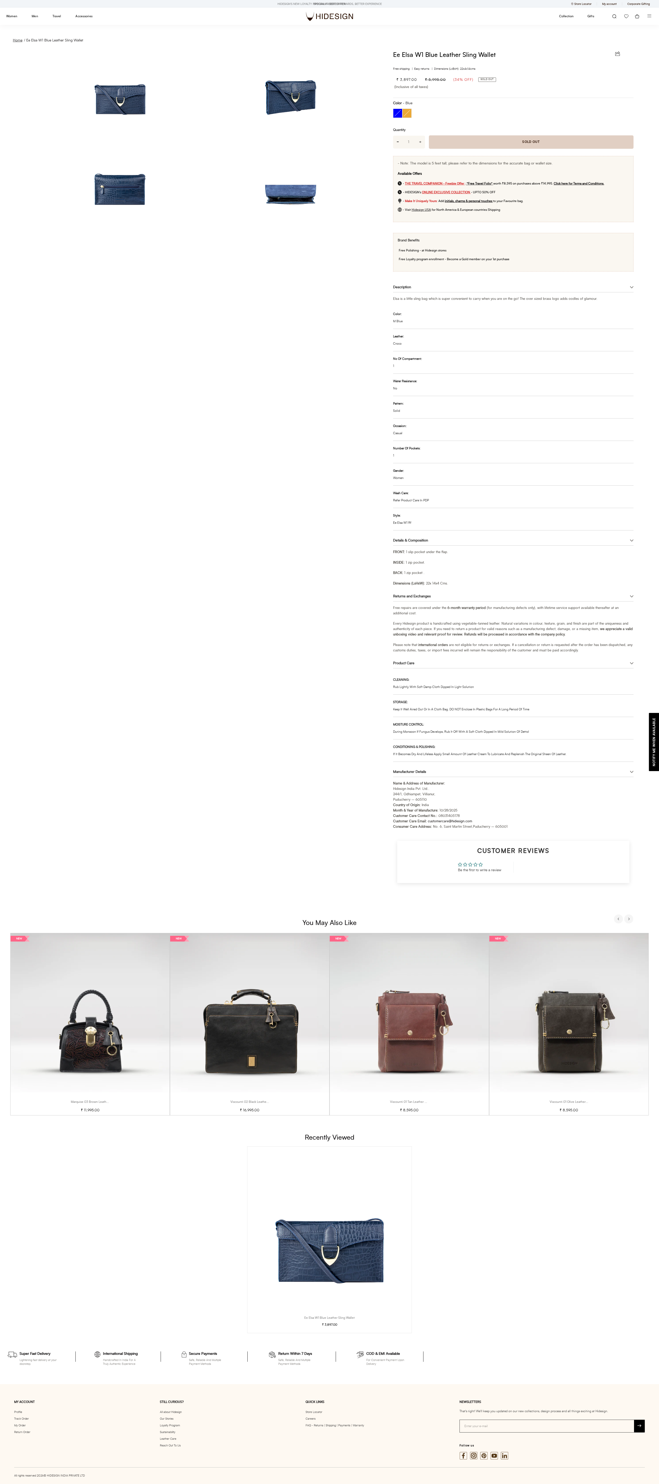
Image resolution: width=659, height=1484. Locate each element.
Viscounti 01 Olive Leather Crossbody (575, 1101)
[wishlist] (626, 16)
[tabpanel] (90, 1024)
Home (17, 40)
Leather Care (168, 1438)
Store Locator (314, 1412)
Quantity (399, 130)
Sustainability (167, 1432)
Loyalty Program (170, 1425)
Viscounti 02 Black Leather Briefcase (255, 1101)
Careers (311, 1418)
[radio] (397, 113)
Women (11, 16)
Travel (57, 16)
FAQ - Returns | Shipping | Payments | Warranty (335, 1425)
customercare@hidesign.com (450, 821)
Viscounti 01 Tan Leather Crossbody (414, 1101)
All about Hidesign (171, 1412)
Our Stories (167, 1418)
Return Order (22, 1432)
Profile (18, 1412)
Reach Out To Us (170, 1445)
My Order (20, 1425)
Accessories (83, 16)
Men (35, 16)
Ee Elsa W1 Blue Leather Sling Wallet (54, 40)
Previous (619, 919)
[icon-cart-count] (637, 16)
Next (629, 919)
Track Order (21, 1418)
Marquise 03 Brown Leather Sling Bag (97, 1101)
